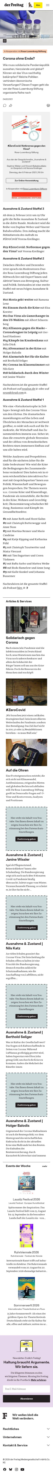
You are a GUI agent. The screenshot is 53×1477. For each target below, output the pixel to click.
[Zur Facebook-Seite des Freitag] (4, 1469)
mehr (44, 1166)
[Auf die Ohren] (26, 770)
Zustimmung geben (26, 839)
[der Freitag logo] (15, 5)
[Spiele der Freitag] (30, 5)
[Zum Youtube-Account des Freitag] (22, 1469)
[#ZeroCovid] (26, 706)
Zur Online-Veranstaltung (26, 180)
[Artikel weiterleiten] (10, 105)
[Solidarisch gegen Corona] (26, 640)
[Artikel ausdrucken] (48, 105)
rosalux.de (28, 388)
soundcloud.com (13, 392)
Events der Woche (18, 1166)
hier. (20, 588)
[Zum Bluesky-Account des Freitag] (10, 1469)
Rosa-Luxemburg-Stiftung (35, 188)
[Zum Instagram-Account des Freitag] (16, 1469)
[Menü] (47, 5)
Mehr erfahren (38, 1379)
